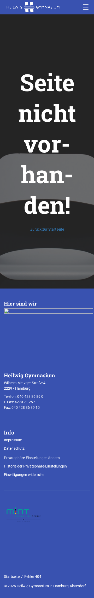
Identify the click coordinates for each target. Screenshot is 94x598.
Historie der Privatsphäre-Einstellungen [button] (35, 466)
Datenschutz (14, 448)
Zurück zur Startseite (47, 229)
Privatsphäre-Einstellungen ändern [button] (32, 458)
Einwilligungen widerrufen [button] (24, 474)
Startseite (12, 576)
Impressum (13, 440)
